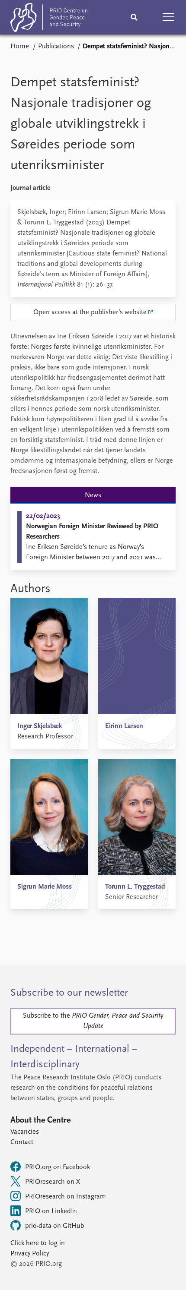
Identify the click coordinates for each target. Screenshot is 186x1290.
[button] (168, 17)
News (93, 495)
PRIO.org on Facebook (57, 1167)
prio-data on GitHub (54, 1226)
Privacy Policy (29, 1253)
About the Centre (40, 1120)
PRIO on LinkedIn (51, 1211)
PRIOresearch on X (52, 1182)
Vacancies (24, 1132)
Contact (21, 1142)
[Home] (48, 19)
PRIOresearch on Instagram (65, 1196)
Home (19, 46)
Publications (56, 46)
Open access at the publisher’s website (90, 312)
